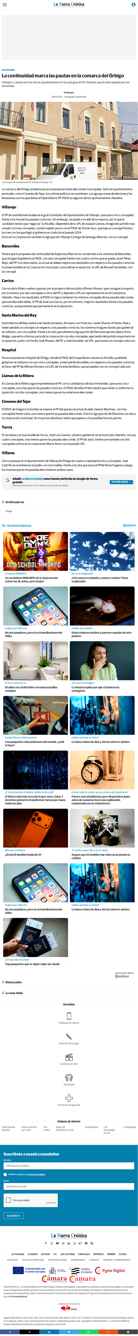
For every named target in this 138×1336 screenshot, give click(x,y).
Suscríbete (13, 1216)
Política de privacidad (33, 1260)
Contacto (94, 1260)
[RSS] (92, 1243)
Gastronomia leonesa (8, 1129)
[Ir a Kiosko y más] (80, 1243)
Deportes (98, 1254)
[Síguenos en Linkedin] (69, 1243)
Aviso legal (12, 1260)
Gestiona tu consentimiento (117, 1260)
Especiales (84, 1254)
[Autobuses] (69, 1080)
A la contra (46, 1129)
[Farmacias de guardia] (69, 1100)
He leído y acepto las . (27, 1174)
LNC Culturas (67, 1254)
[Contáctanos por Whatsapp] (75, 1243)
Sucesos (45, 1254)
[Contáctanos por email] (86, 1243)
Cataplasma (130, 1127)
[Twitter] (29, 1332)
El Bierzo (33, 1254)
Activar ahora (119, 482)
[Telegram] (69, 1332)
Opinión (111, 1254)
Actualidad (8, 70)
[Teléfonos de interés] (69, 1018)
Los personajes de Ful (109, 1130)
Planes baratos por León (29, 1129)
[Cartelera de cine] (69, 1059)
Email (6, 1181)
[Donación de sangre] (69, 1039)
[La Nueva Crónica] (69, 1238)
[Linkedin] (49, 1332)
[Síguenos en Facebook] (46, 1243)
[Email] (128, 1332)
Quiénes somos (78, 1260)
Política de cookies (57, 1260)
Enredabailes (91, 1127)
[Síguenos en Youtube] (57, 1243)
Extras (123, 1254)
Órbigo (9, 511)
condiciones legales (36, 1174)
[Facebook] (10, 1332)
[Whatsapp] (89, 1332)
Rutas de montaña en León (65, 1129)
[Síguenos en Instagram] (63, 1243)
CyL (55, 1254)
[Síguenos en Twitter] (52, 1243)
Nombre (7, 1160)
